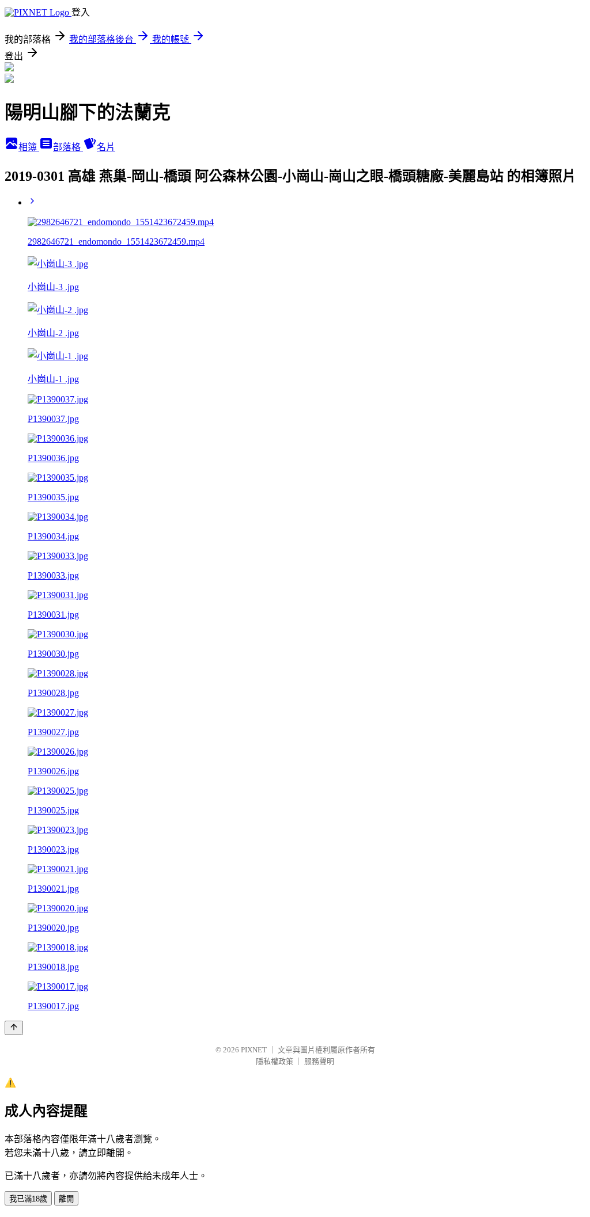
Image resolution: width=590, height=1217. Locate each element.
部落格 (68, 147)
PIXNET (254, 1049)
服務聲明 (319, 1061)
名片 (106, 147)
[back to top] (14, 1028)
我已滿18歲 (28, 1199)
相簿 (28, 147)
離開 (66, 1199)
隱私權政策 (274, 1061)
